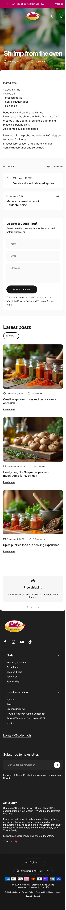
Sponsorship (13, 681)
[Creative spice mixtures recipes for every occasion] (33, 366)
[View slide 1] (27, 607)
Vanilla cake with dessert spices (33, 183)
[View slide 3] (35, 607)
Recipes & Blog (14, 672)
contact (11, 699)
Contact (37, 896)
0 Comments (41, 61)
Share (11, 166)
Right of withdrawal (12, 892)
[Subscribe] (57, 765)
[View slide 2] (31, 607)
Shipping (57, 892)
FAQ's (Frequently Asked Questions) (26, 713)
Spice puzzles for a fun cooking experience (31, 544)
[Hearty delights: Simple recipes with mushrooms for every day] (33, 439)
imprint (10, 723)
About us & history (16, 662)
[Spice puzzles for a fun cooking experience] (33, 512)
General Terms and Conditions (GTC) (26, 718)
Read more (9, 409)
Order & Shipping (16, 709)
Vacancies (12, 676)
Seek (9, 704)
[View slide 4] (39, 607)
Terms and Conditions (44, 892)
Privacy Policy (24, 301)
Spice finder (13, 667)
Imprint (29, 896)
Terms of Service (46, 301)
